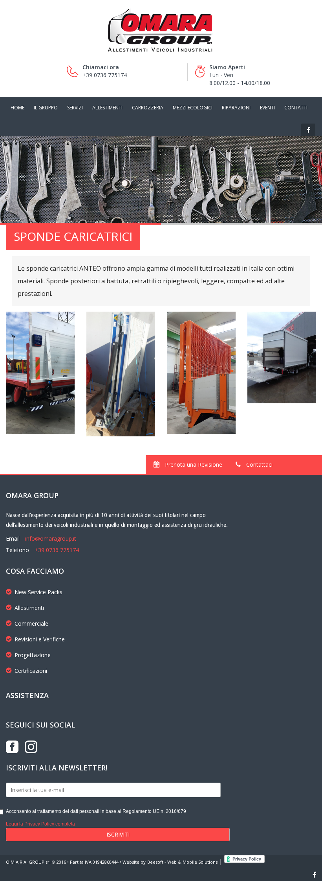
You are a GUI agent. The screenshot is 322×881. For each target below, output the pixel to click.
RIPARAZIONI (236, 107)
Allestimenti (29, 607)
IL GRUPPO (46, 107)
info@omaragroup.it (50, 538)
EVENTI (267, 107)
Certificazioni (31, 670)
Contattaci (259, 464)
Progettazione (33, 655)
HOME (17, 107)
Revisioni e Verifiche (40, 639)
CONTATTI (295, 107)
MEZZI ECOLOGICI (192, 107)
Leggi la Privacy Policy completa (40, 824)
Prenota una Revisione (192, 464)
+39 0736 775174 (57, 550)
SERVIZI (75, 107)
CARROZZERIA (147, 107)
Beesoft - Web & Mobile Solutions (182, 862)
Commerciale (31, 623)
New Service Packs (38, 592)
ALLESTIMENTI (107, 107)
